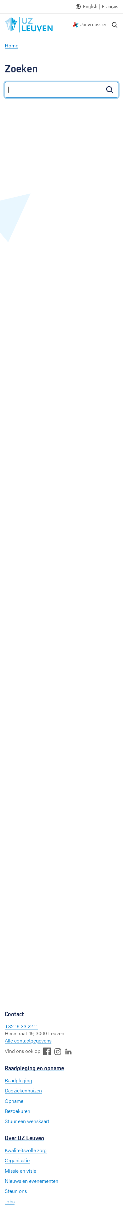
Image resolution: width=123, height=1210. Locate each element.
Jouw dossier (93, 24)
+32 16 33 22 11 (21, 1026)
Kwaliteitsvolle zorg (26, 1150)
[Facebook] (47, 1051)
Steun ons (16, 1191)
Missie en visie (20, 1170)
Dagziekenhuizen (23, 1090)
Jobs (10, 1201)
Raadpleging (18, 1080)
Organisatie (17, 1160)
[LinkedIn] (68, 1051)
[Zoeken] (114, 24)
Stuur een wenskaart (27, 1121)
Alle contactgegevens (28, 1040)
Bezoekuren (17, 1111)
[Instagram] (58, 1051)
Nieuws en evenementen (31, 1180)
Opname (14, 1100)
